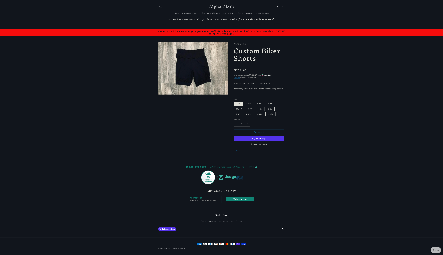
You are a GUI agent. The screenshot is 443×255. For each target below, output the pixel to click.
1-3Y (270, 104)
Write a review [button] (240, 199)
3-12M (249, 104)
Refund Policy (228, 221)
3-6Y (250, 109)
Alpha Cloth (168, 248)
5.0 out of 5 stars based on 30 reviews (227, 167)
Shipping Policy (215, 221)
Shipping (237, 78)
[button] (160, 6)
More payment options (259, 144)
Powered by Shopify (178, 248)
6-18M (259, 104)
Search (204, 221)
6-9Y (270, 109)
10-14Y (259, 114)
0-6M (238, 104)
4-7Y (260, 109)
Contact (239, 221)
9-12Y (248, 114)
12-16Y (270, 114)
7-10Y (238, 114)
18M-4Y (239, 109)
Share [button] (238, 151)
